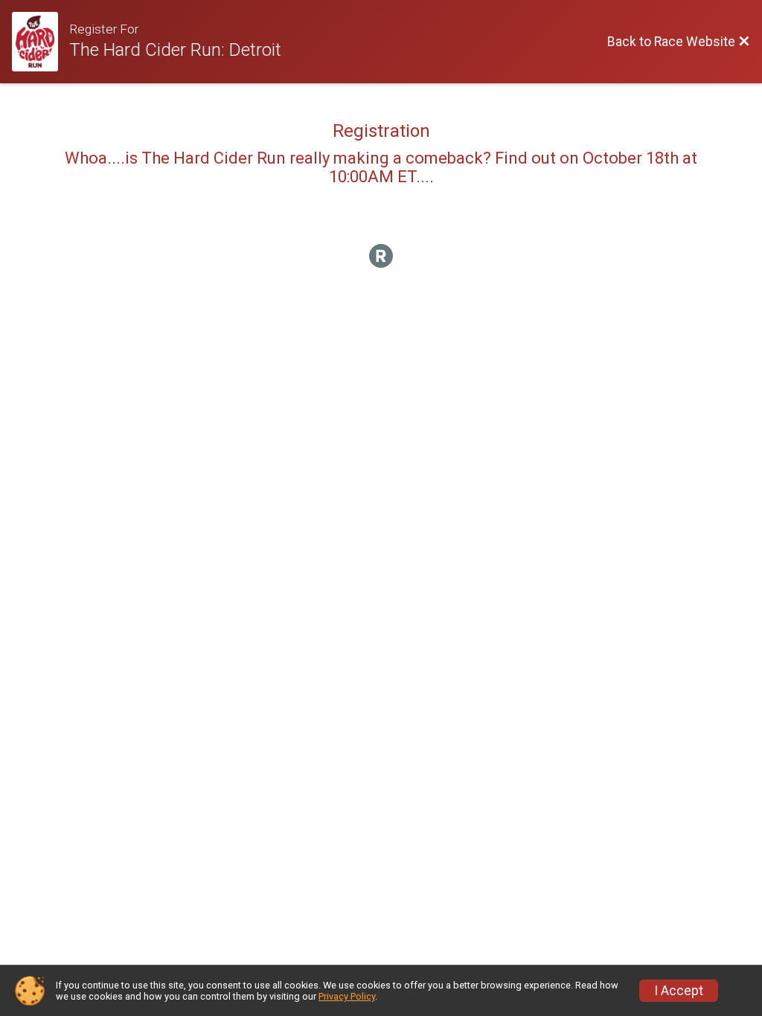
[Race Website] (40, 41)
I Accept (678, 990)
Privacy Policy (346, 996)
